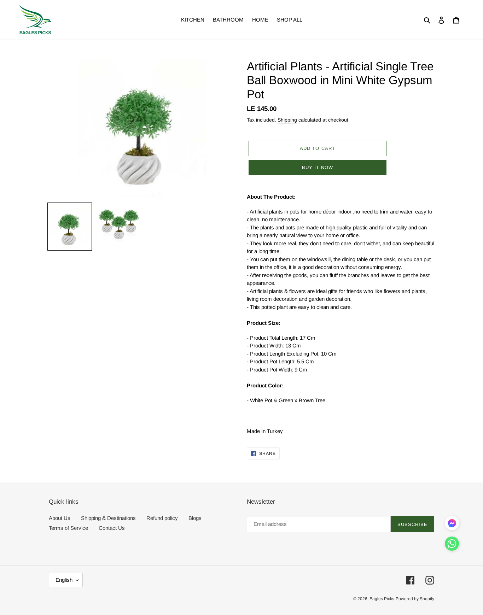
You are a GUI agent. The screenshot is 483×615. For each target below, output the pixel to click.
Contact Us (112, 528)
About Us (59, 518)
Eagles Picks (381, 598)
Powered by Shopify (415, 598)
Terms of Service (68, 528)
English (64, 580)
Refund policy (162, 518)
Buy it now (317, 167)
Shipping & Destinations (108, 518)
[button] (452, 545)
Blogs (195, 518)
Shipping (287, 120)
